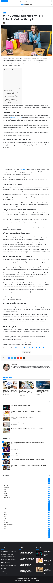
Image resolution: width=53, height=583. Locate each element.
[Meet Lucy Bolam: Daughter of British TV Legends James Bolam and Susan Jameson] (6, 467)
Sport (5, 518)
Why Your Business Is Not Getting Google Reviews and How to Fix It (26, 411)
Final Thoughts (8, 102)
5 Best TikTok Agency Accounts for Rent (20, 405)
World (5, 535)
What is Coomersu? (8, 90)
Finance (5, 514)
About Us (19, 580)
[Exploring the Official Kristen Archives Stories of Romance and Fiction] (6, 449)
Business (5, 479)
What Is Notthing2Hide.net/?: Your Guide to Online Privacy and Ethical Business (42, 391)
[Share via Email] (24, 358)
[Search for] (51, 4)
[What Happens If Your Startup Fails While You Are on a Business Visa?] (6, 430)
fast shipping (23, 169)
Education (6, 510)
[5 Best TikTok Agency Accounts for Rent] (6, 407)
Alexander (7, 23)
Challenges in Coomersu (10, 99)
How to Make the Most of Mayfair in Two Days (18, 1)
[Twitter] (12, 358)
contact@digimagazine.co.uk (8, 573)
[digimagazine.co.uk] (26, 4)
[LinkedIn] (15, 358)
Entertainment (7, 497)
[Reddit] (21, 358)
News (5, 489)
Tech (5, 483)
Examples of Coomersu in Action (12, 98)
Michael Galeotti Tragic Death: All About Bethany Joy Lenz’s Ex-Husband (28, 454)
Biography (6, 508)
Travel (5, 501)
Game (5, 506)
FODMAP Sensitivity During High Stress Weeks (22, 423)
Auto (5, 516)
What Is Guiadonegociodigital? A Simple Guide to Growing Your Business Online (26, 392)
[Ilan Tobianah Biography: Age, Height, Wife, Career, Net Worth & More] (6, 444)
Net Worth (6, 522)
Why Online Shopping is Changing (12, 92)
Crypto (5, 499)
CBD (5, 528)
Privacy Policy (30, 580)
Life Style (6, 485)
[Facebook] (9, 358)
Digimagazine (26, 578)
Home (5, 10)
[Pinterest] (18, 358)
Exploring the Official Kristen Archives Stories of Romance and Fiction (27, 448)
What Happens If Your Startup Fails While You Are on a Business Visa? (27, 428)
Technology (6, 487)
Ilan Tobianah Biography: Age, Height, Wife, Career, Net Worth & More (27, 442)
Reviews (5, 512)
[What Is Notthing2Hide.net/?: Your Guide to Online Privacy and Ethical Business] (43, 385)
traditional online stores (16, 117)
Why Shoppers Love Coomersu (11, 96)
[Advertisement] (12, 79)
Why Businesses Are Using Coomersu (13, 95)
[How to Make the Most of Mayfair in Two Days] (6, 419)
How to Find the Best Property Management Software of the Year (10, 391)
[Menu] (1, 4)
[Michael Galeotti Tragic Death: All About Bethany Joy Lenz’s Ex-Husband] (6, 455)
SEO (4, 520)
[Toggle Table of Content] (19, 89)
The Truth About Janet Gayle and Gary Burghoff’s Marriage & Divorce (27, 459)
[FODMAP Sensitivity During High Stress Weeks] (6, 424)
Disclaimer (36, 580)
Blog (5, 491)
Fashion (5, 504)
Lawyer (5, 526)
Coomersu (27, 352)
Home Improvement (8, 524)
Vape (5, 533)
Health (5, 493)
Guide (8, 10)
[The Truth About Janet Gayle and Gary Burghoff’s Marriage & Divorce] (6, 461)
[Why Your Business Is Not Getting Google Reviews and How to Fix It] (6, 413)
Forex (5, 537)
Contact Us (24, 580)
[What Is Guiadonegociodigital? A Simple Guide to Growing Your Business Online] (26, 385)
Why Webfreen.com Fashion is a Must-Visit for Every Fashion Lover (29, 347)
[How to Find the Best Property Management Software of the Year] (10, 385)
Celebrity (6, 495)
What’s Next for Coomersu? (11, 100)
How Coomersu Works (9, 93)
